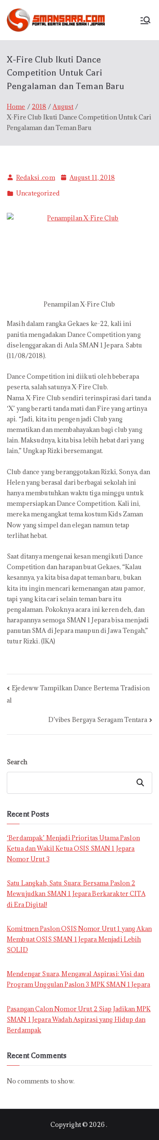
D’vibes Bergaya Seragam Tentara (97, 720)
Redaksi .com (35, 178)
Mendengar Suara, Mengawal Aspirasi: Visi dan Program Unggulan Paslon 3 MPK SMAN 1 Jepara (78, 979)
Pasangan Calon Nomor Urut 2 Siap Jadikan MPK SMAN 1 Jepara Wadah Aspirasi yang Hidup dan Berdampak (79, 1019)
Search (17, 762)
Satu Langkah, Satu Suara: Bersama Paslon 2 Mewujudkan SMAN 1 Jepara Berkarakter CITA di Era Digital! (76, 893)
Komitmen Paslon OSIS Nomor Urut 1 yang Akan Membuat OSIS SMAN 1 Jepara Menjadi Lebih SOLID (79, 939)
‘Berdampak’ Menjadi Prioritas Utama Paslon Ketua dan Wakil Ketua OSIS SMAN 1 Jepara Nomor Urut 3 (73, 848)
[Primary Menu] (145, 20)
